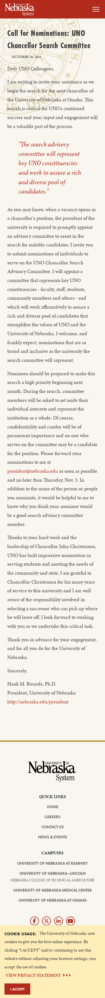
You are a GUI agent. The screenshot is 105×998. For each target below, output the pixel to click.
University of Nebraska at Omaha (52, 900)
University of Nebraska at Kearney (52, 863)
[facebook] (34, 921)
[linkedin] (58, 921)
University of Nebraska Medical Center (52, 890)
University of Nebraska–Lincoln (52, 873)
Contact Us (52, 826)
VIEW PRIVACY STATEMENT (33, 975)
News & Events (52, 837)
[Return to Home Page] (19, 8)
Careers (52, 816)
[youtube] (70, 921)
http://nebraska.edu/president (37, 701)
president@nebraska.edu (32, 471)
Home (52, 806)
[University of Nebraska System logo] (52, 774)
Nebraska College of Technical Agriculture (52, 880)
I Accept (17, 989)
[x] (46, 921)
